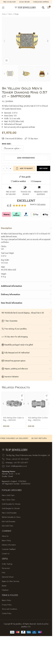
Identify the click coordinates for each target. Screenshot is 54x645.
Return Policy (6, 540)
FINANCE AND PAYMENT (26, 193)
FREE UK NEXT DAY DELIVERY (11, 193)
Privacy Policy (7, 605)
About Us (5, 536)
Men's (10, 14)
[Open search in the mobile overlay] (43, 7)
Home (4, 14)
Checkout (5, 590)
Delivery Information (9, 545)
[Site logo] (26, 7)
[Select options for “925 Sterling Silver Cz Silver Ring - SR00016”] (47, 395)
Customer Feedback (9, 549)
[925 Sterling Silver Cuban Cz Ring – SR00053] (13, 404)
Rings (16, 14)
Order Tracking (7, 564)
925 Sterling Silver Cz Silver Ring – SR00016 (38, 418)
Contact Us (5, 553)
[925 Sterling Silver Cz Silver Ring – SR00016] (38, 404)
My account (6, 568)
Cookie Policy (6, 613)
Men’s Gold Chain (8, 495)
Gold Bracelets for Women (11, 504)
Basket (4, 586)
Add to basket (26, 168)
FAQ (3, 572)
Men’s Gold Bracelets (9, 513)
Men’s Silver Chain (8, 500)
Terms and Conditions (9, 609)
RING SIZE (6, 144)
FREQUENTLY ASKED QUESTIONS (41, 193)
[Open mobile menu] (3, 7)
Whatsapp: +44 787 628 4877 (17, 462)
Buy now (44, 168)
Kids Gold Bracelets (8, 521)
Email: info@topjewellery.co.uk (16, 466)
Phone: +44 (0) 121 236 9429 (17, 459)
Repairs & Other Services (10, 581)
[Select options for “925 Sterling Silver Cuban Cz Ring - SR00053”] (22, 395)
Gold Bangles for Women (11, 508)
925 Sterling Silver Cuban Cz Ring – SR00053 (13, 418)
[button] (4, 40)
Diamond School (7, 577)
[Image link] (16, 449)
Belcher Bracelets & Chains (11, 517)
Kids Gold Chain (7, 526)
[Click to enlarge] (6, 60)
